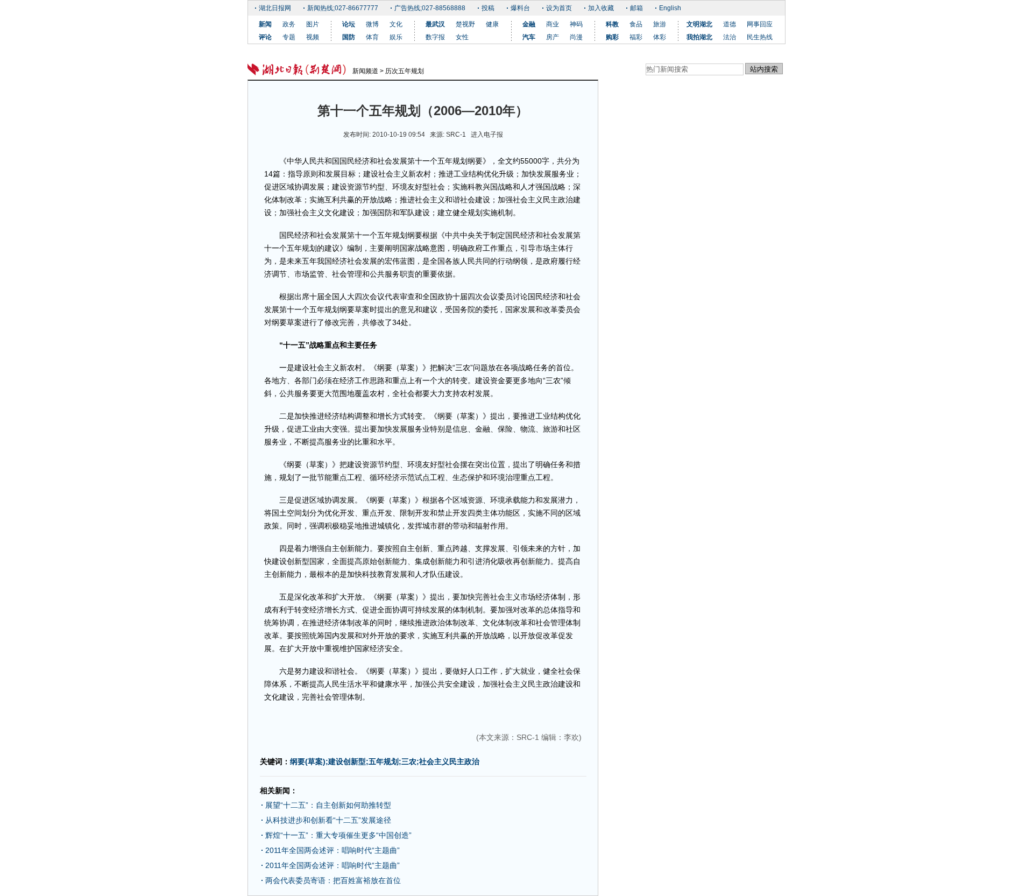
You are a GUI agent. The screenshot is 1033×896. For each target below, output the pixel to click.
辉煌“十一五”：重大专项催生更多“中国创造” (338, 835)
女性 (462, 37)
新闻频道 (365, 71)
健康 (492, 24)
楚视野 (465, 24)
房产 (552, 37)
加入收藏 (601, 8)
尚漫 (576, 37)
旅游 (659, 24)
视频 (312, 37)
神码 (576, 24)
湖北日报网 (275, 8)
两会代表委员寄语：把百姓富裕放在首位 (333, 880)
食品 (635, 24)
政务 (288, 24)
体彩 (659, 37)
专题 (288, 37)
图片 (312, 24)
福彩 (635, 37)
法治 (729, 37)
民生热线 (760, 37)
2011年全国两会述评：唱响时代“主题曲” (332, 850)
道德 (729, 24)
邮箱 (636, 8)
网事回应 (760, 24)
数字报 (435, 37)
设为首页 (559, 8)
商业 (552, 24)
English (670, 8)
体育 (372, 37)
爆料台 (520, 8)
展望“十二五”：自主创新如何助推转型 (328, 805)
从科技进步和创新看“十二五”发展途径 (328, 820)
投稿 (488, 8)
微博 (372, 24)
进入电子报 (487, 134)
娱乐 (396, 37)
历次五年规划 (404, 71)
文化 (396, 24)
